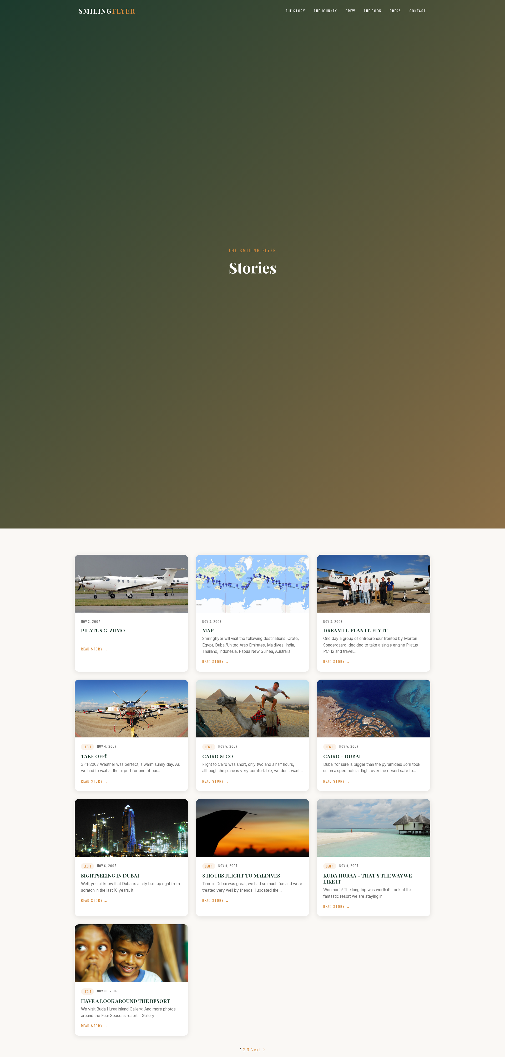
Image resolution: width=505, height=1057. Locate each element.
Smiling (107, 10)
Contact (418, 10)
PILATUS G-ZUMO (103, 630)
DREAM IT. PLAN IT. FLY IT (355, 630)
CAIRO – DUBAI (342, 756)
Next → (257, 1049)
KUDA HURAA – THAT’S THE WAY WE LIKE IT (367, 878)
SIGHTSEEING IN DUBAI (110, 875)
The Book (372, 10)
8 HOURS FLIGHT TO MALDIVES (241, 875)
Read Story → (94, 648)
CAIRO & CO (217, 756)
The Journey (325, 10)
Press (395, 10)
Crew (350, 10)
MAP (208, 630)
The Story (295, 10)
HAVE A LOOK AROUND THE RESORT (125, 1000)
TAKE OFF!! (94, 756)
